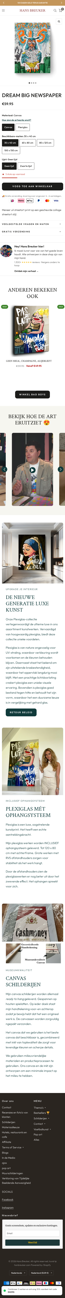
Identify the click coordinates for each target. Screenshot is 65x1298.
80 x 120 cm (45, 142)
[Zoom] (59, 21)
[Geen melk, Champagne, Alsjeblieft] (29, 330)
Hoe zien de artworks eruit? (16, 120)
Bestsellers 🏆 (42, 1112)
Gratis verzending (16, 231)
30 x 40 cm (10, 142)
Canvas (8, 127)
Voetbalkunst (41, 1129)
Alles (36, 1139)
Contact (6, 1107)
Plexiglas (22, 127)
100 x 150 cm (11, 150)
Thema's (38, 1107)
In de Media (8, 1157)
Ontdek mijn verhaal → (26, 271)
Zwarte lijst (26, 166)
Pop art (38, 1134)
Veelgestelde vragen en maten (25, 224)
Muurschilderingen (12, 1173)
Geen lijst (9, 166)
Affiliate (6, 1141)
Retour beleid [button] (21, 712)
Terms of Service (11, 1147)
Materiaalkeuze (11, 1127)
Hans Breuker (32, 10)
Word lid (32, 1242)
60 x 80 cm (27, 142)
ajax (4, 1162)
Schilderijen (8, 1122)
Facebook (7, 1199)
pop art (6, 1168)
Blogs (5, 1152)
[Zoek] (55, 10)
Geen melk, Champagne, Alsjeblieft (29, 361)
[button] (4, 469)
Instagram (8, 1207)
